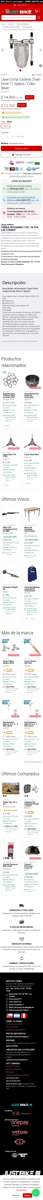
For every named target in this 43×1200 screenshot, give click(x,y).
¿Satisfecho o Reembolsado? (15, 1030)
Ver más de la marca (33, 762)
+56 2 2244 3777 (22, 5)
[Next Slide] (40, 50)
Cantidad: (5, 132)
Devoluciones (10, 1072)
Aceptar (27, 1195)
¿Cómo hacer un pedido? (14, 1024)
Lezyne (4, 74)
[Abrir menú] (7, 11)
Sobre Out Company (13, 1066)
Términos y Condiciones (14, 1069)
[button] (21, 50)
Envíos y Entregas (12, 1027)
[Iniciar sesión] (29, 11)
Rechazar (16, 1195)
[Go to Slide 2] (22, 70)
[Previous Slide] (2, 50)
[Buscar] (39, 17)
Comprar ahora (21, 148)
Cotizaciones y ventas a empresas (17, 1075)
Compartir (38, 75)
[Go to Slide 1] (20, 70)
